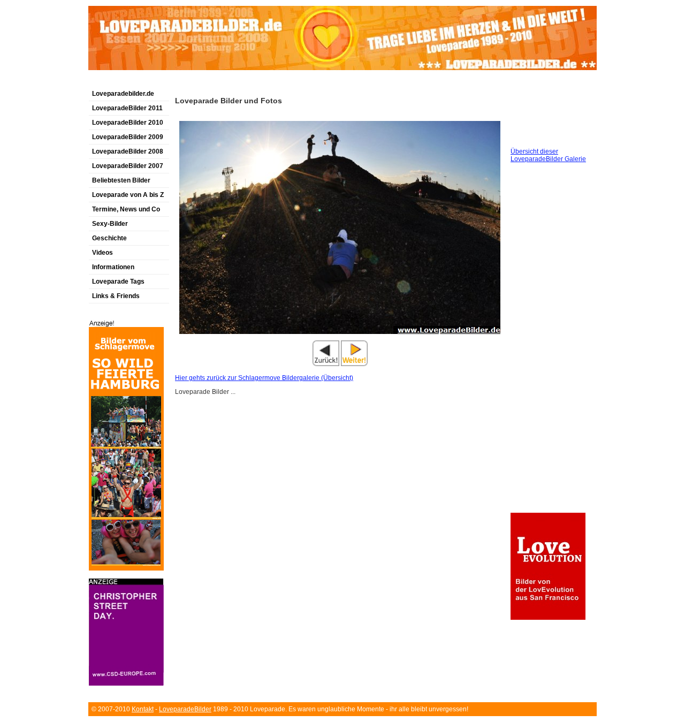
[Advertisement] (213, 82)
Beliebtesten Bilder (121, 180)
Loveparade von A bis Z (128, 195)
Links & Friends (116, 296)
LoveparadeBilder (185, 709)
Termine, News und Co (126, 209)
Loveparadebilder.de (123, 93)
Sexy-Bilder (110, 223)
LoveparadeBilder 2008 (127, 151)
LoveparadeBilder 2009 (127, 137)
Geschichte (109, 238)
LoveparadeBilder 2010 (127, 122)
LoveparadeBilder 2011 (127, 108)
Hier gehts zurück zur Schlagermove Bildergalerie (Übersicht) (264, 378)
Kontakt (143, 709)
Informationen (113, 267)
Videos (102, 252)
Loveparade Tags (118, 281)
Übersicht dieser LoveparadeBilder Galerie (548, 155)
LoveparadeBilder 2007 (127, 166)
